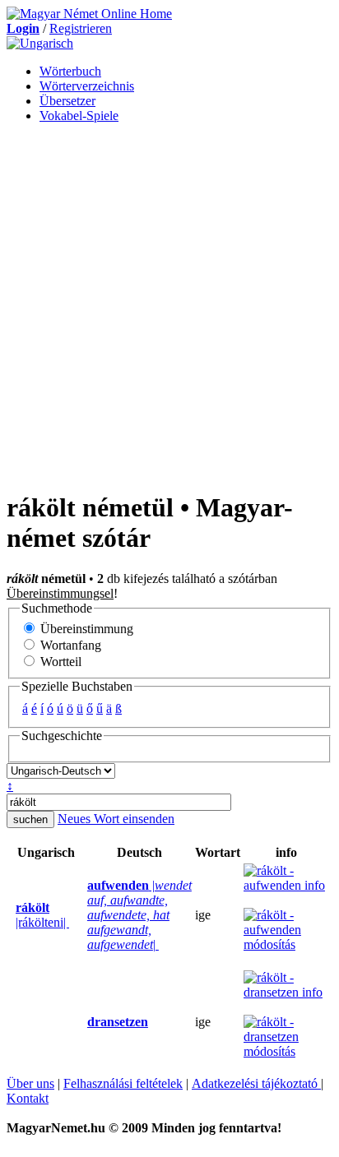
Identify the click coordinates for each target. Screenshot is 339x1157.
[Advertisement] (169, 306)
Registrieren (80, 28)
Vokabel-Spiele (78, 116)
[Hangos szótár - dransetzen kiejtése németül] (82, 1022)
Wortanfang (69, 645)
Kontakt (28, 1098)
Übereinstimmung (85, 629)
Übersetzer (67, 101)
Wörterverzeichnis (86, 86)
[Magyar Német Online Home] (89, 14)
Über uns (30, 1083)
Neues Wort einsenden (116, 819)
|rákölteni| (42, 914)
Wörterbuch (70, 71)
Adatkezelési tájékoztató (256, 1083)
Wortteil (59, 662)
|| (139, 914)
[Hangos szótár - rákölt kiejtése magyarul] (10, 915)
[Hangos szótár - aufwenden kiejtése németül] (82, 915)
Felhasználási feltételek (123, 1083)
